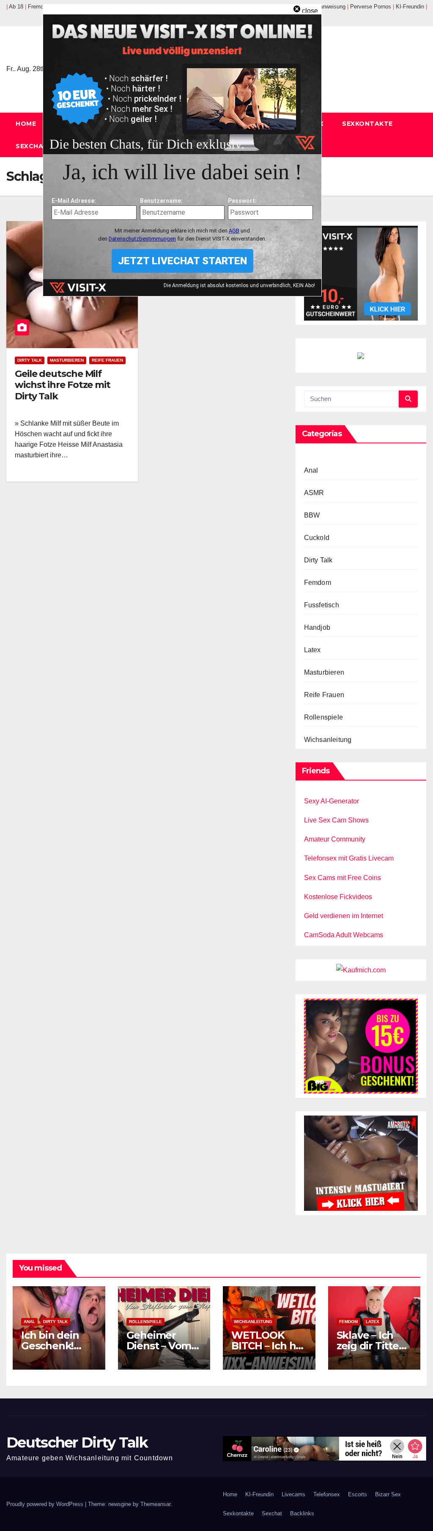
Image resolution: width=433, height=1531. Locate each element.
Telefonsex (326, 1494)
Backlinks (302, 1513)
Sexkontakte (367, 123)
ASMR (314, 492)
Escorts (357, 1494)
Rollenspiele (323, 717)
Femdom (317, 582)
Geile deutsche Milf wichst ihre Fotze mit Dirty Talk (62, 385)
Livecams (293, 1494)
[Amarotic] (361, 1162)
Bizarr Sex (388, 1494)
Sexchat (32, 146)
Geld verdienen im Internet (343, 915)
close (310, 10)
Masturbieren (67, 360)
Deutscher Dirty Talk (77, 1442)
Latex (312, 649)
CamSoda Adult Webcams (343, 935)
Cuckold (316, 537)
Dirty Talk (29, 360)
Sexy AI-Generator (331, 801)
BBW (312, 515)
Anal (311, 470)
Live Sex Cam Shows (336, 820)
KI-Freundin (259, 1494)
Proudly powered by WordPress (45, 1504)
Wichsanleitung (328, 739)
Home (26, 123)
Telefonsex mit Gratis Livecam (349, 858)
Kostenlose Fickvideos (338, 896)
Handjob (317, 627)
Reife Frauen (107, 360)
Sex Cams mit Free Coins (342, 877)
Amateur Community (334, 839)
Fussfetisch (321, 605)
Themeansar (155, 1504)
